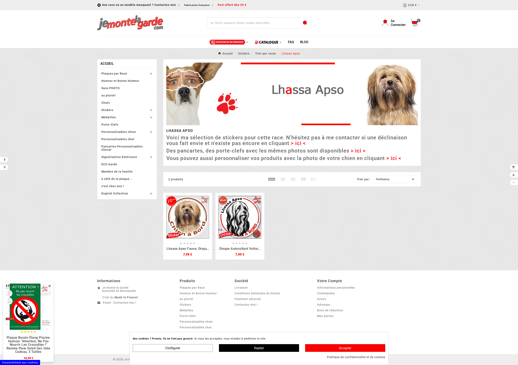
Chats (105, 102)
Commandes (326, 293)
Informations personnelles (336, 287)
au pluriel (108, 95)
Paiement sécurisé (248, 299)
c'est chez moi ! (112, 186)
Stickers (107, 110)
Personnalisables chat (117, 139)
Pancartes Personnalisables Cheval (122, 148)
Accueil (107, 63)
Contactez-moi (165, 4)
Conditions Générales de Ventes (257, 293)
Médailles (108, 117)
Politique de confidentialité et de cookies (356, 357)
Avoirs (321, 299)
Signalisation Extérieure (119, 157)
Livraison (241, 287)
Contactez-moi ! (124, 302)
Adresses (323, 304)
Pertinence (395, 179)
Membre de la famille (117, 171)
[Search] (305, 23)
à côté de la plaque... (117, 178)
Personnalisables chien (118, 131)
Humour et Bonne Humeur (120, 80)
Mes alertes (325, 316)
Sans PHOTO (110, 88)
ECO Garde (109, 164)
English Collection (114, 193)
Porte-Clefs (109, 124)
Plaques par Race (114, 73)
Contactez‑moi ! (246, 304)
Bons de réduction (330, 310)
